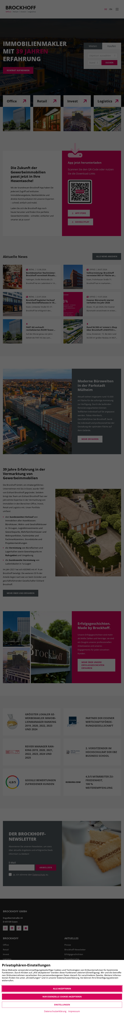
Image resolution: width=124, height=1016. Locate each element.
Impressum (74, 1011)
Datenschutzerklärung (55, 1011)
